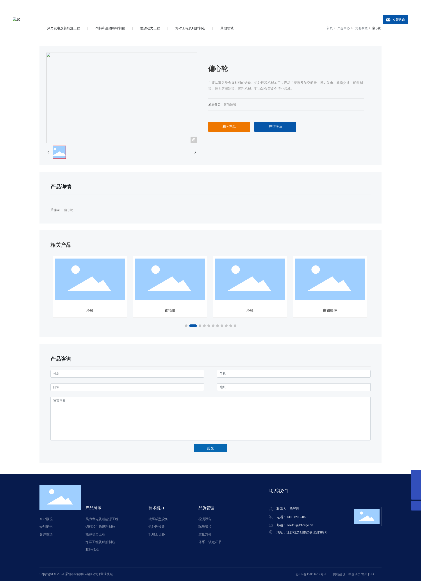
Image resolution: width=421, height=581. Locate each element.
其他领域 (230, 104)
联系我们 (278, 491)
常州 (364, 574)
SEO (372, 574)
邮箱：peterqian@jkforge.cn (83, 5)
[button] (186, 325)
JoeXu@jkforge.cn (299, 525)
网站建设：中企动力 (347, 574)
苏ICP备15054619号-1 (311, 574)
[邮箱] (416, 475)
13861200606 (296, 517)
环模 (89, 310)
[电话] (416, 485)
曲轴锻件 (330, 310)
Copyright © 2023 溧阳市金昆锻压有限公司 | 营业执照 (76, 574)
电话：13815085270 (33, 5)
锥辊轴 (170, 310)
